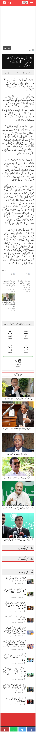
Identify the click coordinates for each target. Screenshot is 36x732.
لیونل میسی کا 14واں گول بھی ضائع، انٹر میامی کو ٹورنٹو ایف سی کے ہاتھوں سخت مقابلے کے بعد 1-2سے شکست (14, 644)
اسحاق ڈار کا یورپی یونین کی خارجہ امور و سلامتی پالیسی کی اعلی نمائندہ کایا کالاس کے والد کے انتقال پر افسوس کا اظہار (15, 630)
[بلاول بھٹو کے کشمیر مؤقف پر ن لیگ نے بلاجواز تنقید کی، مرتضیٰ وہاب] (8, 297)
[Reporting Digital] (25, 2)
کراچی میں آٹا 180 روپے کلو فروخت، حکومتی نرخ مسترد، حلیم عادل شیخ (18, 477)
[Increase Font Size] (8, 73)
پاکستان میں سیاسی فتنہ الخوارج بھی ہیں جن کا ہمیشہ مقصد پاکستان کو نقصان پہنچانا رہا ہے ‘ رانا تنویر (14, 687)
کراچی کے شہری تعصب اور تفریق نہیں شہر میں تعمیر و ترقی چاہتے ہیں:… (18, 398)
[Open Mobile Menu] (31, 3)
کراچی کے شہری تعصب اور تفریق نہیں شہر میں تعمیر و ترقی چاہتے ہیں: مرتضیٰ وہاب (14, 592)
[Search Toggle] (9, 3)
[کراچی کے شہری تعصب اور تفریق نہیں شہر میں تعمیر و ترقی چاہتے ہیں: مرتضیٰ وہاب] (30, 594)
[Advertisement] (18, 27)
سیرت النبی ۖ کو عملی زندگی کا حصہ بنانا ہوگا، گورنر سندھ (18, 454)
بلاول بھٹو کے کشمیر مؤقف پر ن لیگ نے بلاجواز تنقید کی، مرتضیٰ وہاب (8, 304)
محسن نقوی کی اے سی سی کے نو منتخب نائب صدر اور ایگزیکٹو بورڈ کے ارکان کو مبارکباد (14, 657)
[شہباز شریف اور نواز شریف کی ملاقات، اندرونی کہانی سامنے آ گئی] (30, 581)
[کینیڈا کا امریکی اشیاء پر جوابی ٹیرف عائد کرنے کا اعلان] (30, 701)
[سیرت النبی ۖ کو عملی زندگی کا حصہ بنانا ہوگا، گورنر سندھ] (30, 620)
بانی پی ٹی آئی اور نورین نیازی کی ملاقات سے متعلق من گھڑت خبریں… (18, 539)
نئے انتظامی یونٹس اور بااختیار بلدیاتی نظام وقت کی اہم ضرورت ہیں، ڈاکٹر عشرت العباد (15, 605)
